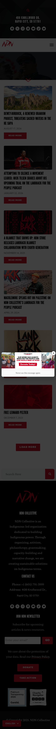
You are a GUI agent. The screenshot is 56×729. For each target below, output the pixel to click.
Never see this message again (28, 372)
